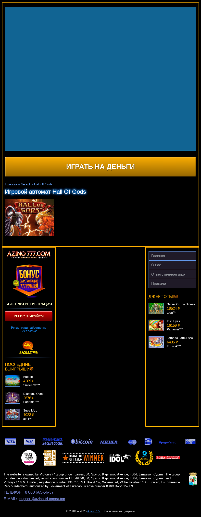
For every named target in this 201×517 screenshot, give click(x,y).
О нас (156, 265)
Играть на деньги (100, 166)
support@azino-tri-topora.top (42, 499)
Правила (158, 283)
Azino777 (93, 511)
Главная (158, 256)
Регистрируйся (29, 316)
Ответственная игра (168, 274)
